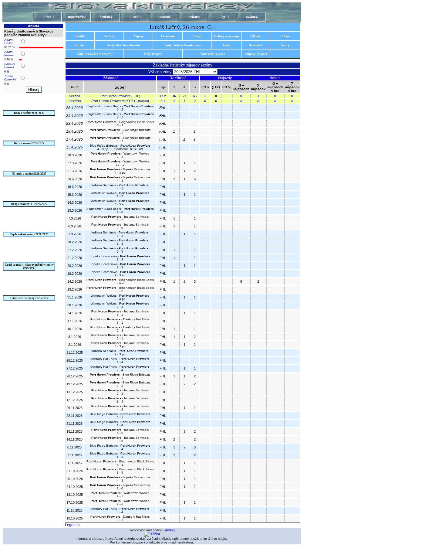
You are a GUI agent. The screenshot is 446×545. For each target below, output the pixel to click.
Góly (226, 45)
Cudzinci (164, 17)
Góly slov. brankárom (124, 45)
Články (256, 36)
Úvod (47, 17)
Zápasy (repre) (256, 54)
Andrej (169, 530)
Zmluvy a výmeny (226, 36)
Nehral (275, 78)
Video (285, 36)
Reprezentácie (77, 17)
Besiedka (193, 17)
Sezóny (109, 36)
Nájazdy (225, 78)
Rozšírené (178, 78)
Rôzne (79, 45)
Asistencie (256, 45)
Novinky (251, 17)
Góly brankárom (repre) (94, 54)
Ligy (222, 17)
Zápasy (138, 36)
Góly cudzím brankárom (182, 45)
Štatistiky (106, 17)
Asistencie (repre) (212, 54)
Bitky (197, 36)
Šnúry (285, 45)
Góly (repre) (153, 54)
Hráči (135, 17)
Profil (80, 36)
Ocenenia (168, 36)
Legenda (72, 525)
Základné (111, 78)
